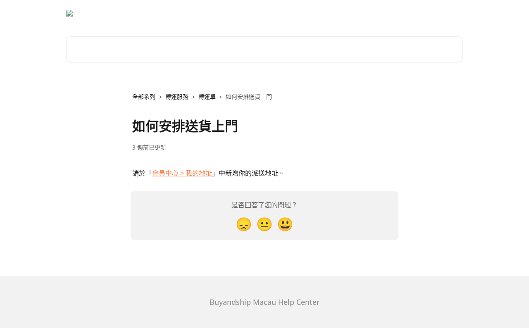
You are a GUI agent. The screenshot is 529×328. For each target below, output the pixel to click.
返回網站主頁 (440, 13)
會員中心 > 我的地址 (182, 173)
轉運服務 (176, 96)
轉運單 (207, 96)
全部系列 (143, 96)
